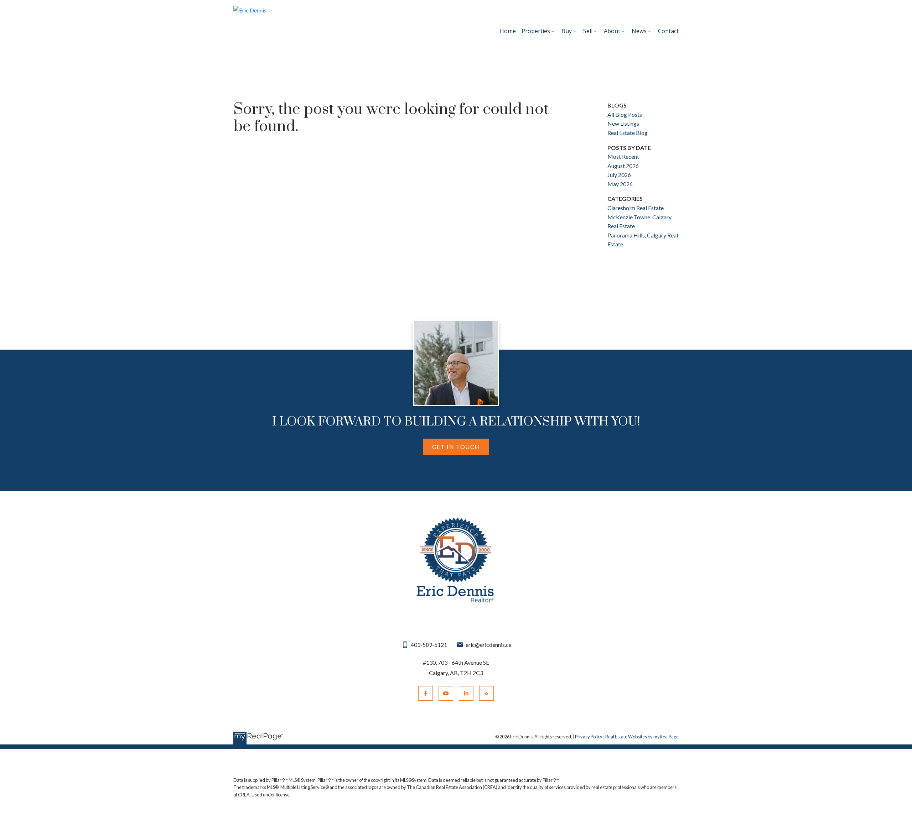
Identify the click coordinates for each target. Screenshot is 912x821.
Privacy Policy (588, 736)
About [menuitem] (612, 31)
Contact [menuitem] (668, 31)
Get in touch (456, 446)
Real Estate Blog (627, 132)
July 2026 (619, 174)
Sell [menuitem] (587, 31)
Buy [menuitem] (566, 31)
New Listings (623, 123)
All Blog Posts (624, 114)
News (639, 31)
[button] (456, 447)
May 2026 (620, 184)
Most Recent (623, 156)
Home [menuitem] (508, 31)
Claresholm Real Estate (635, 207)
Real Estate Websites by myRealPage (642, 736)
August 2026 (623, 165)
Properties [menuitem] (536, 31)
